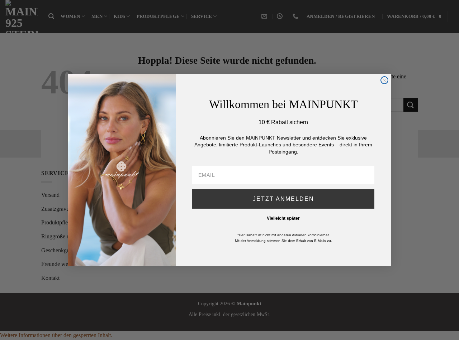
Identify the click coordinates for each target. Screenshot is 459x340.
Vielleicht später (283, 218)
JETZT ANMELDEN (283, 199)
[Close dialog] (384, 80)
